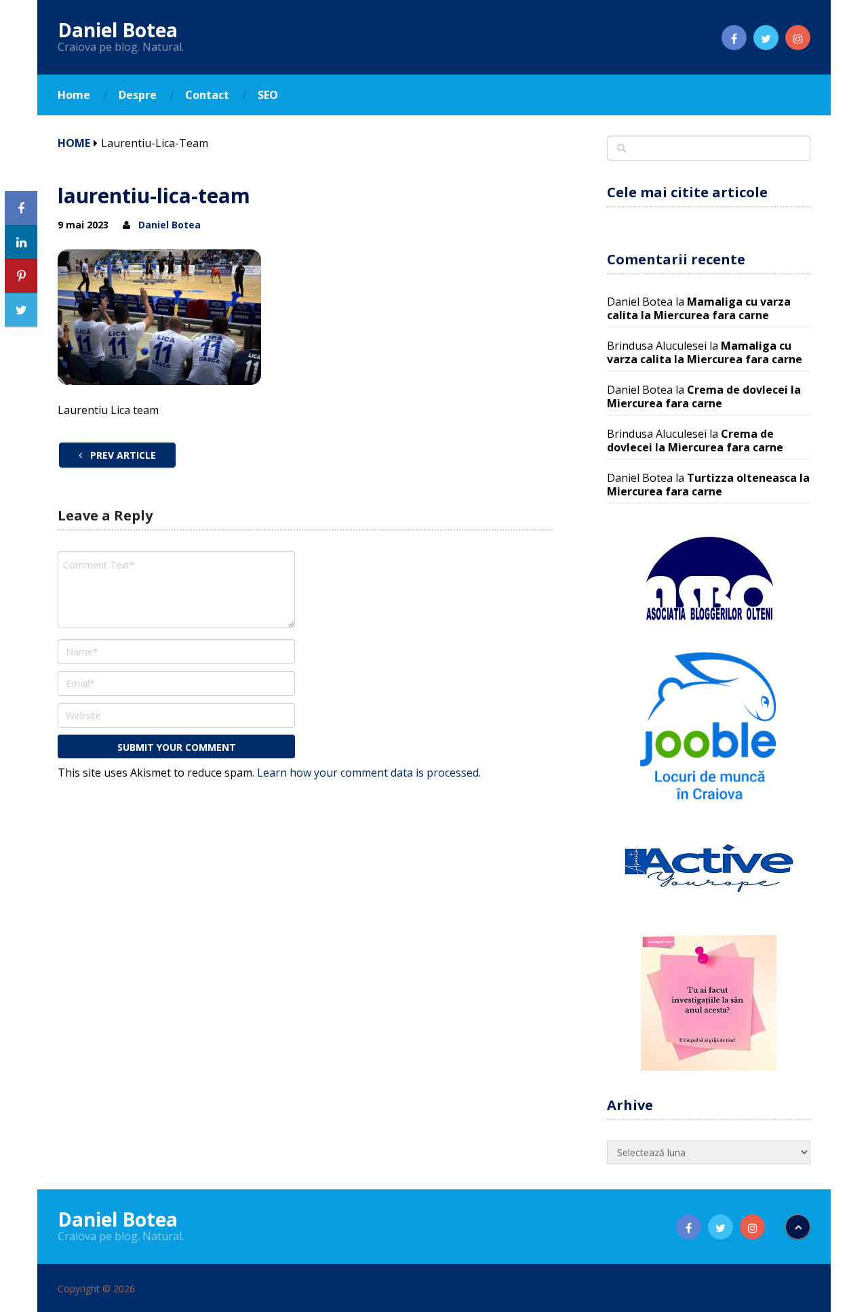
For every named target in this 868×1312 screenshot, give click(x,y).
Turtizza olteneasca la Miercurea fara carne (708, 484)
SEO (268, 94)
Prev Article (121, 455)
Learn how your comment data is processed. (369, 772)
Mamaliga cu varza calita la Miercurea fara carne (699, 308)
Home (74, 94)
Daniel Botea (118, 29)
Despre (138, 94)
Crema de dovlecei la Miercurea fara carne (704, 396)
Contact (207, 94)
